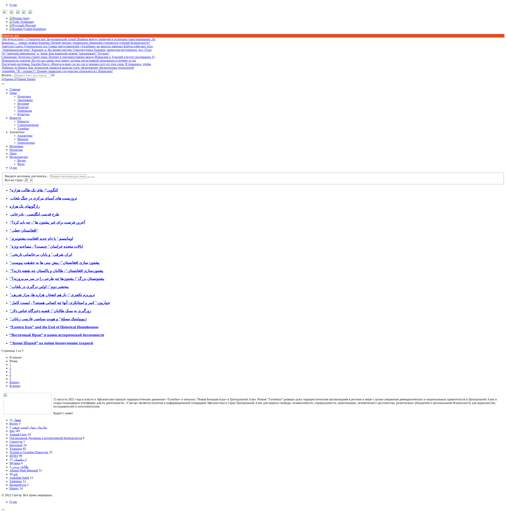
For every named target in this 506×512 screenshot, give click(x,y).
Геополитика (26, 142)
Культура (23, 114)
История (23, 103)
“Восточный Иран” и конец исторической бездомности (56, 335)
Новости (15, 118)
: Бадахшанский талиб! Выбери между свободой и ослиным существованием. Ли (78, 39)
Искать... (7, 75)
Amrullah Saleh (19, 477)
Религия (22, 107)
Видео (21, 160)
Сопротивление (28, 125)
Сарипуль (16, 441)
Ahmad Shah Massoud (23, 470)
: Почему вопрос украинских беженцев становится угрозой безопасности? (76, 42)
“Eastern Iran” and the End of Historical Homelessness (53, 327)
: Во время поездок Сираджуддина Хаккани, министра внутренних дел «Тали (77, 50)
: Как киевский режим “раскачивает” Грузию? (55, 53)
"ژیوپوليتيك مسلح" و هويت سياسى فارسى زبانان (48, 319)
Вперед (14, 382)
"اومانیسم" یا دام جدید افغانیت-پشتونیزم (41, 238)
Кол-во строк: (14, 180)
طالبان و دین (19, 467)
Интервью (16, 146)
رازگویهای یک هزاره (24, 206)
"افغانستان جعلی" (24, 230)
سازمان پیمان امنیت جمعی (29, 427)
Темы (13, 93)
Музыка (14, 463)
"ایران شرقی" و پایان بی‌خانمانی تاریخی (40, 254)
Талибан (23, 128)
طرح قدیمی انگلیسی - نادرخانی (34, 214)
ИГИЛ (13, 455)
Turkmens (15, 481)
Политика (24, 96)
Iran (11, 431)
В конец (14, 386)
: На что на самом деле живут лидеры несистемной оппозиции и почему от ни (69, 60)
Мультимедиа (18, 157)
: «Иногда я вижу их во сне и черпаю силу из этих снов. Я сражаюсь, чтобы (76, 64)
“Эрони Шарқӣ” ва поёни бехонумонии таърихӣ (51, 343)
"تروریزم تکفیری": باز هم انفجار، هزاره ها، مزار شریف (52, 295)
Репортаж (16, 150)
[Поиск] (88, 177)
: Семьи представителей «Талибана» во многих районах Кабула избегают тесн (77, 46)
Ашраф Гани (18, 434)
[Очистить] (92, 177)
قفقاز (17, 420)
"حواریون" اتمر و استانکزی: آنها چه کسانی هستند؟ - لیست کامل (59, 303)
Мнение (22, 139)
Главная (14, 89)
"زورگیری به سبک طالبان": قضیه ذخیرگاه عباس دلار (50, 311)
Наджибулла (17, 485)
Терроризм (24, 110)
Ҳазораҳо (15, 448)
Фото (21, 164)
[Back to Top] (3, 509)
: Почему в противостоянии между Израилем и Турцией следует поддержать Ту (78, 57)
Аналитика (24, 135)
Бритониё (16, 445)
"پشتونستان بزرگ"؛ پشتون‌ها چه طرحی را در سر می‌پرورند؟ (56, 279)
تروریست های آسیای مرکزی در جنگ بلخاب (43, 198)
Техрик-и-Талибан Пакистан (28, 452)
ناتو (15, 474)
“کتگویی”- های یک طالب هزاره (33, 190)
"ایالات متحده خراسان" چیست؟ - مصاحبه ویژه (46, 246)
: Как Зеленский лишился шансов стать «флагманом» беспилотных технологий (68, 67)
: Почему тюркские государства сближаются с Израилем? (57, 71)
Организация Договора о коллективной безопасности (45, 438)
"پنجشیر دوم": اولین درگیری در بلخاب (39, 287)
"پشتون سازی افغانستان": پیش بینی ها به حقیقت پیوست (54, 263)
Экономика (25, 100)
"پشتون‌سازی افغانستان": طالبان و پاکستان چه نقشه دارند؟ (56, 271)
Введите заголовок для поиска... (27, 176)
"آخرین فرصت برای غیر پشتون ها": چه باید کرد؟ (47, 222)
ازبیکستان (19, 459)
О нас (13, 5)
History (14, 488)
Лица (13, 153)
